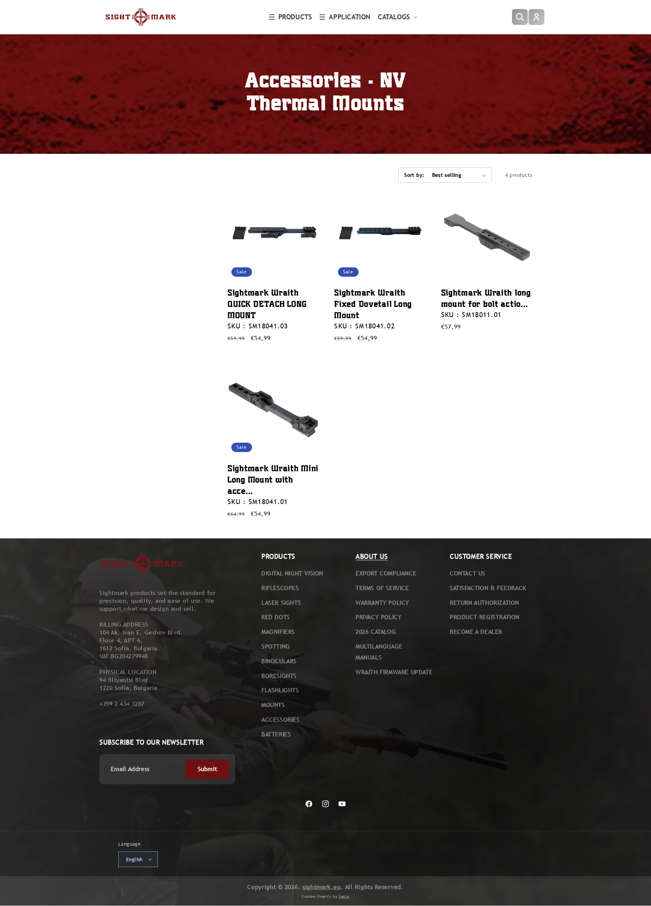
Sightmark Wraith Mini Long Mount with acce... (273, 479)
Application (349, 17)
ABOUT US (372, 556)
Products (295, 17)
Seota (344, 896)
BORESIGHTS (279, 675)
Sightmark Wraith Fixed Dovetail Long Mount (373, 304)
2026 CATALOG (376, 631)
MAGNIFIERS (278, 631)
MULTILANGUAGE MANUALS (379, 652)
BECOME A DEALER (476, 631)
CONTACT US (468, 573)
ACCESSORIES (280, 719)
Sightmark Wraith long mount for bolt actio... (486, 298)
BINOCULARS (279, 661)
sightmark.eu (322, 887)
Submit (207, 769)
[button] (290, 17)
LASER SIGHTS (281, 602)
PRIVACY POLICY (378, 617)
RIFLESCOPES (280, 588)
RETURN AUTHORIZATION (484, 602)
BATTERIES (276, 734)
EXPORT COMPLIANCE (386, 573)
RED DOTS (275, 617)
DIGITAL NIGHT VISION (292, 573)
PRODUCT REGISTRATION (485, 617)
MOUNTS (273, 704)
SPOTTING (275, 646)
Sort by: (414, 175)
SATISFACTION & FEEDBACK (488, 588)
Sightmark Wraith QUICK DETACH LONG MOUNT (267, 304)
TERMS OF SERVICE (382, 588)
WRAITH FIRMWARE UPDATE (394, 672)
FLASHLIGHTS (280, 690)
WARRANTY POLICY (382, 602)
